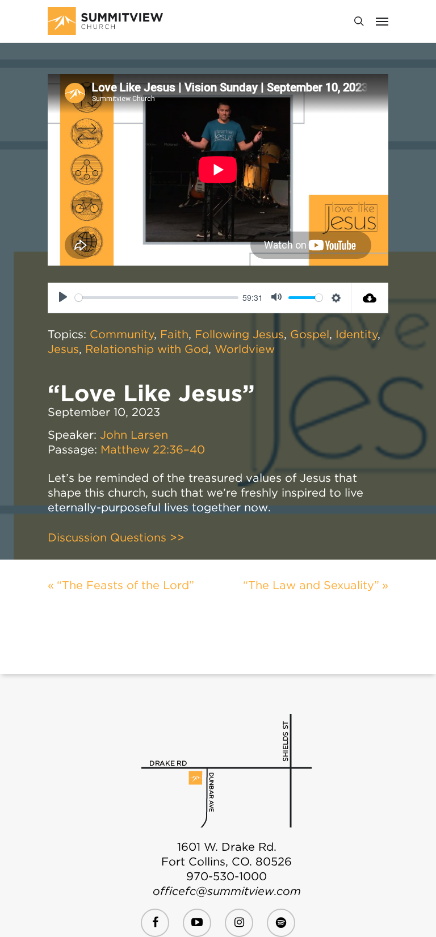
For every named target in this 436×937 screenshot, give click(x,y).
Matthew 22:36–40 (152, 449)
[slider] (156, 297)
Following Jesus (239, 334)
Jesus (63, 349)
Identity (357, 334)
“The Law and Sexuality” (311, 585)
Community (122, 334)
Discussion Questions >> (116, 537)
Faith (174, 334)
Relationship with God (146, 349)
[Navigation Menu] (382, 21)
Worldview (245, 349)
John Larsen (134, 435)
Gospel (309, 334)
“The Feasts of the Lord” (125, 585)
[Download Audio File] (369, 298)
